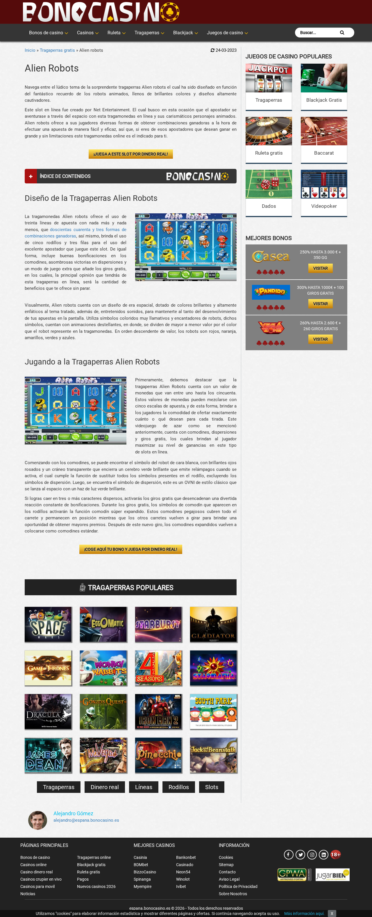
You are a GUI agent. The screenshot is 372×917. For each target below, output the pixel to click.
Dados (269, 206)
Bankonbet (186, 857)
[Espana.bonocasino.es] (101, 12)
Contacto (227, 872)
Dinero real (105, 787)
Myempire (142, 886)
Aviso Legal (229, 879)
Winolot (183, 879)
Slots (211, 787)
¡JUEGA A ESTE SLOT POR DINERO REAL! (131, 154)
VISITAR (320, 268)
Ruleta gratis (269, 153)
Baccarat (324, 153)
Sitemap (226, 864)
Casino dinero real (36, 872)
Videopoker (324, 206)
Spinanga (142, 879)
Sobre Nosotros (233, 893)
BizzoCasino (145, 872)
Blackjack (183, 32)
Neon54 (183, 872)
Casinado (184, 864)
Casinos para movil (37, 886)
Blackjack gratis (91, 864)
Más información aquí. (304, 913)
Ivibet (181, 886)
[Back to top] (359, 886)
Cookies (226, 857)
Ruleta (114, 32)
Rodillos (179, 787)
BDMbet (141, 864)
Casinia (140, 857)
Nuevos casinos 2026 (96, 886)
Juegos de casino (225, 32)
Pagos (83, 879)
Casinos (85, 32)
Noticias (27, 893)
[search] (342, 32)
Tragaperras (147, 32)
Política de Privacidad (238, 886)
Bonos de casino (46, 32)
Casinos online (33, 864)
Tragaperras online (94, 857)
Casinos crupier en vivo (41, 879)
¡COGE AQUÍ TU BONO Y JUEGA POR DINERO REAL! (130, 549)
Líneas (143, 787)
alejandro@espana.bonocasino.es (86, 820)
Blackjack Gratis (324, 100)
